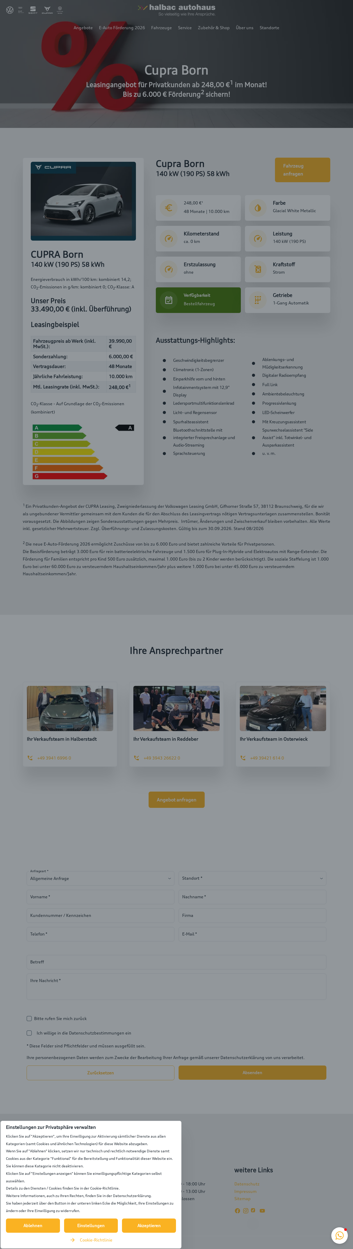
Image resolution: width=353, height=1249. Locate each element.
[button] (339, 1235)
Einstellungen (91, 1225)
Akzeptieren (149, 1225)
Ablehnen (33, 1225)
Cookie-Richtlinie (96, 1240)
